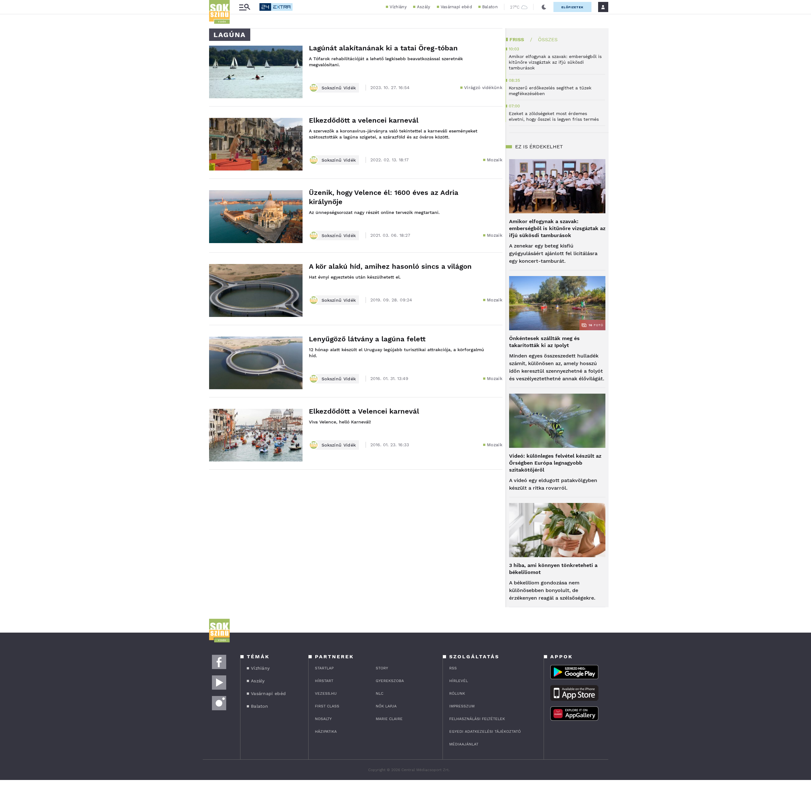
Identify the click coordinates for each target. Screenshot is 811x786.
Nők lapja (386, 706)
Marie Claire (389, 719)
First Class (327, 706)
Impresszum (462, 706)
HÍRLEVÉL (458, 681)
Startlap (324, 668)
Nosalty (323, 719)
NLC (379, 693)
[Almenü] (244, 7)
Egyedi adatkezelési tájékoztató (485, 731)
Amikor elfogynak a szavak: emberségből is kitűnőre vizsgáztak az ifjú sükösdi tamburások (557, 228)
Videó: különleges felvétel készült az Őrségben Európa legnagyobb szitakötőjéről (555, 463)
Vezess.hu (326, 693)
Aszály (424, 6)
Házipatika (326, 731)
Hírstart (324, 681)
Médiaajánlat (463, 744)
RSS (453, 668)
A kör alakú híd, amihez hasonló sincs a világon (390, 266)
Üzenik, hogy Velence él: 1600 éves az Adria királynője (383, 197)
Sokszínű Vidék (339, 87)
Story (382, 668)
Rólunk (457, 693)
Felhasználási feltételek (477, 719)
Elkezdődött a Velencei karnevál (364, 411)
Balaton (490, 6)
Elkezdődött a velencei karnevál (363, 120)
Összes (548, 39)
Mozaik (494, 159)
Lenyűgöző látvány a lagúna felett (367, 339)
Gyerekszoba (390, 681)
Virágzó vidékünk (483, 87)
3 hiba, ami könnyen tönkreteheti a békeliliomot (553, 568)
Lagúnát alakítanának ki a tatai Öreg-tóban (383, 48)
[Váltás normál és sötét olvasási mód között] (544, 7)
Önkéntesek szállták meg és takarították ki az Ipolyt (544, 341)
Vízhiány (398, 6)
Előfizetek (572, 7)
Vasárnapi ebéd (456, 6)
